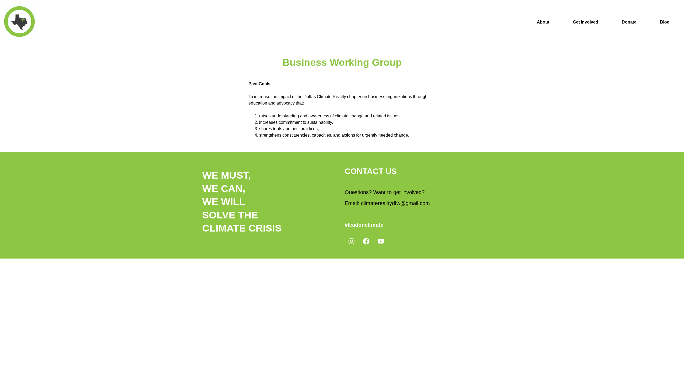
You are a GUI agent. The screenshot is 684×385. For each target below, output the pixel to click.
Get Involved (585, 22)
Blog (665, 22)
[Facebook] (366, 241)
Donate (629, 22)
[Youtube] (380, 241)
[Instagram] (351, 241)
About (543, 22)
